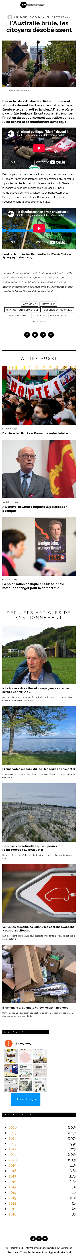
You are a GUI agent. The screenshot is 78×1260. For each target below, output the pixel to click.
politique (39, 321)
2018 (12, 1171)
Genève (40, 315)
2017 (12, 1176)
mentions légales (46, 1252)
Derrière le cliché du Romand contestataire (35, 433)
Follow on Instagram (25, 1099)
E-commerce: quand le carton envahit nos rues (35, 1007)
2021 (12, 1154)
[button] (11, 1056)
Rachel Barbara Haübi (34, 17)
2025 (13, 1133)
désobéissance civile (58, 310)
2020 (13, 1160)
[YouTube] (45, 1238)
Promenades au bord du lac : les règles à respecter (38, 769)
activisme (29, 304)
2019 (13, 1165)
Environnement (19, 315)
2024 (13, 1138)
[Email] (51, 335)
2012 (12, 1203)
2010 (13, 1214)
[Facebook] (27, 335)
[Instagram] (33, 1238)
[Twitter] (35, 335)
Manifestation (59, 315)
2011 (12, 1209)
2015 (12, 1187)
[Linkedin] (43, 335)
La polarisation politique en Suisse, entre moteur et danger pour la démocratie (33, 586)
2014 (13, 1192)
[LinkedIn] (39, 1238)
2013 (12, 1198)
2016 (13, 1181)
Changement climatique (22, 310)
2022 (12, 1149)
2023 (12, 1144)
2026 (13, 1127)
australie (48, 304)
